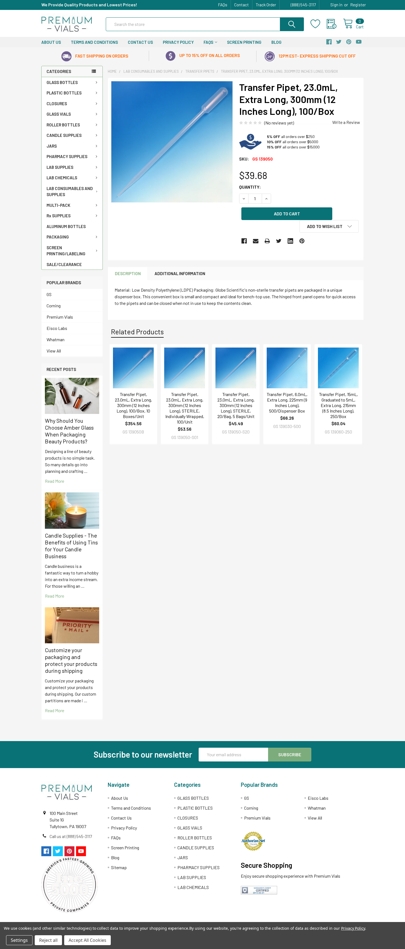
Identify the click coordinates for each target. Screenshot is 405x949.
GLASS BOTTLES (62, 82)
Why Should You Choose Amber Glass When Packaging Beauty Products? (69, 430)
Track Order (266, 4)
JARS (52, 145)
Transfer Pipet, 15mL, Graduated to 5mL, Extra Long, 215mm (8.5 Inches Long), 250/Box (338, 405)
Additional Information (180, 273)
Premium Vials (60, 316)
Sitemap (119, 867)
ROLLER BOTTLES (63, 124)
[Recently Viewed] (335, 24)
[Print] (267, 241)
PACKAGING (58, 236)
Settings (19, 940)
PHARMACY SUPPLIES (67, 156)
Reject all (48, 940)
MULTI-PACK (58, 205)
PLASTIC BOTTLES (64, 92)
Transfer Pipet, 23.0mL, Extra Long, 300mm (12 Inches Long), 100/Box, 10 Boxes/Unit (133, 405)
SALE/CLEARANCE (64, 264)
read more (54, 481)
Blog (276, 42)
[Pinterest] (302, 241)
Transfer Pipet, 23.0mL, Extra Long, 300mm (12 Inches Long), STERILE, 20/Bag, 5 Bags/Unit (236, 405)
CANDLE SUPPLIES (64, 135)
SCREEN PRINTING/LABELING (66, 250)
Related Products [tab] (137, 331)
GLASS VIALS (59, 114)
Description (128, 273)
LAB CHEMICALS (62, 177)
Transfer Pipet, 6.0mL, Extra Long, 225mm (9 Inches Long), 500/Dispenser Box (287, 402)
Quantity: (250, 186)
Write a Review (346, 122)
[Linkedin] (290, 241)
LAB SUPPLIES (60, 167)
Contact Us (140, 42)
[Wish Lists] (318, 24)
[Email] (256, 241)
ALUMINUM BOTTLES (66, 226)
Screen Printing (244, 42)
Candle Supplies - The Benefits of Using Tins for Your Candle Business (71, 545)
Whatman (55, 339)
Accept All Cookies (87, 940)
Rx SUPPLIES (59, 215)
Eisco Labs (57, 328)
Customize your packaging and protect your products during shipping (71, 660)
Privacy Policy (178, 42)
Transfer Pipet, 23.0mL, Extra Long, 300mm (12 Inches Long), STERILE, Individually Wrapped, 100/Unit (184, 408)
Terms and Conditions (94, 42)
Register (358, 4)
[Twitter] (279, 241)
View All (54, 350)
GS (49, 294)
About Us (51, 42)
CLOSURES (57, 103)
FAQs (222, 4)
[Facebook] (244, 241)
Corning (54, 305)
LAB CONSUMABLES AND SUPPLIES (70, 191)
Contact (241, 4)
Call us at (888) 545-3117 (71, 836)
